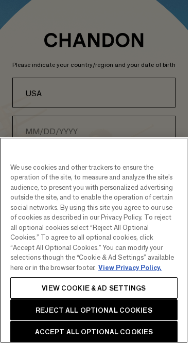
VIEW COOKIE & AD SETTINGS (94, 287)
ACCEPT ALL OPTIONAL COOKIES (94, 331)
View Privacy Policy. (130, 267)
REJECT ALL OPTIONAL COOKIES (94, 309)
